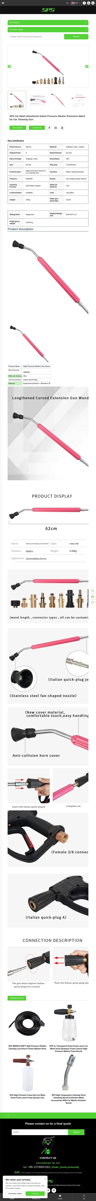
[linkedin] (88, 3)
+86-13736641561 (39, 1167)
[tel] (92, 591)
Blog (78, 1185)
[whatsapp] (92, 596)
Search (76, 36)
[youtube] (93, 3)
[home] (48, 10)
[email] (92, 602)
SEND (76, 1132)
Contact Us (36, 128)
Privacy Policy (71, 1185)
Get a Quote (18, 128)
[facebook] (84, 3)
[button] (9, 66)
